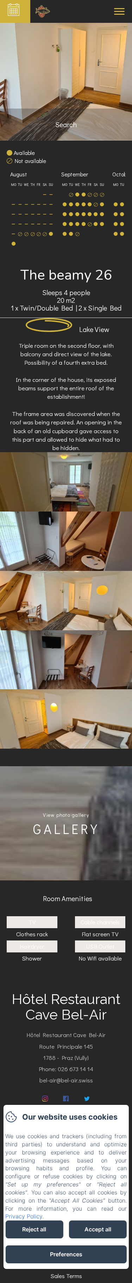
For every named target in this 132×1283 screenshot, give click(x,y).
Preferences (66, 1254)
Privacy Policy (23, 1216)
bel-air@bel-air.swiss (66, 1080)
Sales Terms (66, 1276)
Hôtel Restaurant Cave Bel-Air (66, 1007)
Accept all (97, 1229)
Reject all (34, 1229)
